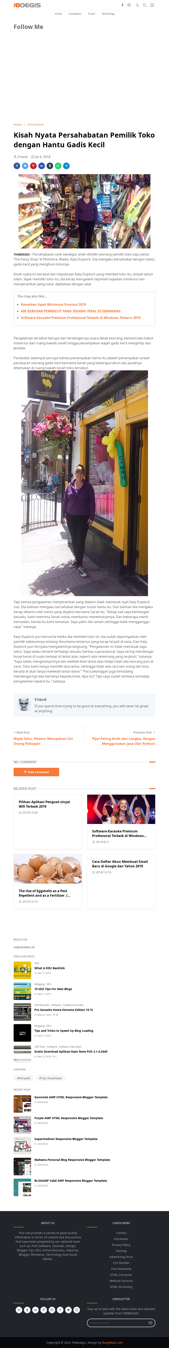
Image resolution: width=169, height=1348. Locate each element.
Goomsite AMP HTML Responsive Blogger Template (71, 1097)
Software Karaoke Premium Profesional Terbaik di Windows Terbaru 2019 (81, 317)
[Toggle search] (144, 5)
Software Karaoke (73, 1005)
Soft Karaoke (42, 1005)
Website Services (121, 1281)
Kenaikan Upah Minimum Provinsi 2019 (53, 304)
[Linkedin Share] (41, 166)
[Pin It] (33, 166)
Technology (108, 13)
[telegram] (19, 1310)
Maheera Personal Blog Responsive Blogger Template (72, 1160)
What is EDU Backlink (49, 968)
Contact (121, 1233)
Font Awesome (121, 1269)
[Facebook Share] (17, 166)
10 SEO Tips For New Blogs (53, 989)
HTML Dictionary (121, 1287)
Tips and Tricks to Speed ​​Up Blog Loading (63, 1031)
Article (58, 13)
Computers (75, 13)
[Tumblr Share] (50, 166)
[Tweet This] (25, 166)
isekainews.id (24, 947)
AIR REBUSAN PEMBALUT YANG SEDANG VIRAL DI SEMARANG (71, 311)
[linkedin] (35, 1310)
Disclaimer (121, 1239)
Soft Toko (40, 1046)
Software (56, 1005)
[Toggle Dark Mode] (137, 5)
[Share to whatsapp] (58, 166)
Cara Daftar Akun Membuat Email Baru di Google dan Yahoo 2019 (120, 863)
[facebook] (122, 5)
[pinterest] (43, 1310)
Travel (91, 13)
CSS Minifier (121, 1263)
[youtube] (52, 1310)
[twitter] (68, 1310)
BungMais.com (112, 1342)
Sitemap (121, 1251)
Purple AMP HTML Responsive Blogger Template (68, 1118)
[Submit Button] (150, 1323)
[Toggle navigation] (151, 5)
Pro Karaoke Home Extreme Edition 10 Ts (63, 1010)
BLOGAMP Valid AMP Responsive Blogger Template (70, 1181)
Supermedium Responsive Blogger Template (65, 1139)
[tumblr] (27, 1310)
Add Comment (38, 772)
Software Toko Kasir (70, 1046)
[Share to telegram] (66, 166)
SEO (36, 963)
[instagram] (129, 5)
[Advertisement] (44, 90)
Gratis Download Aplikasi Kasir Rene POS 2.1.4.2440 (70, 1051)
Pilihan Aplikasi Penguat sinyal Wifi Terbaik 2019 (44, 804)
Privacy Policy (121, 1245)
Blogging (39, 984)
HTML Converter (121, 1275)
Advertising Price (121, 1257)
